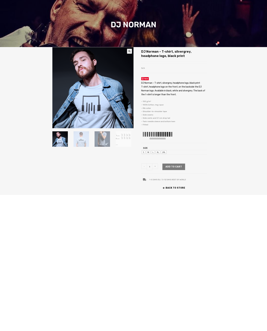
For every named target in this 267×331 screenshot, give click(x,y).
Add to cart (173, 166)
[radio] (143, 152)
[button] (129, 51)
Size (145, 147)
